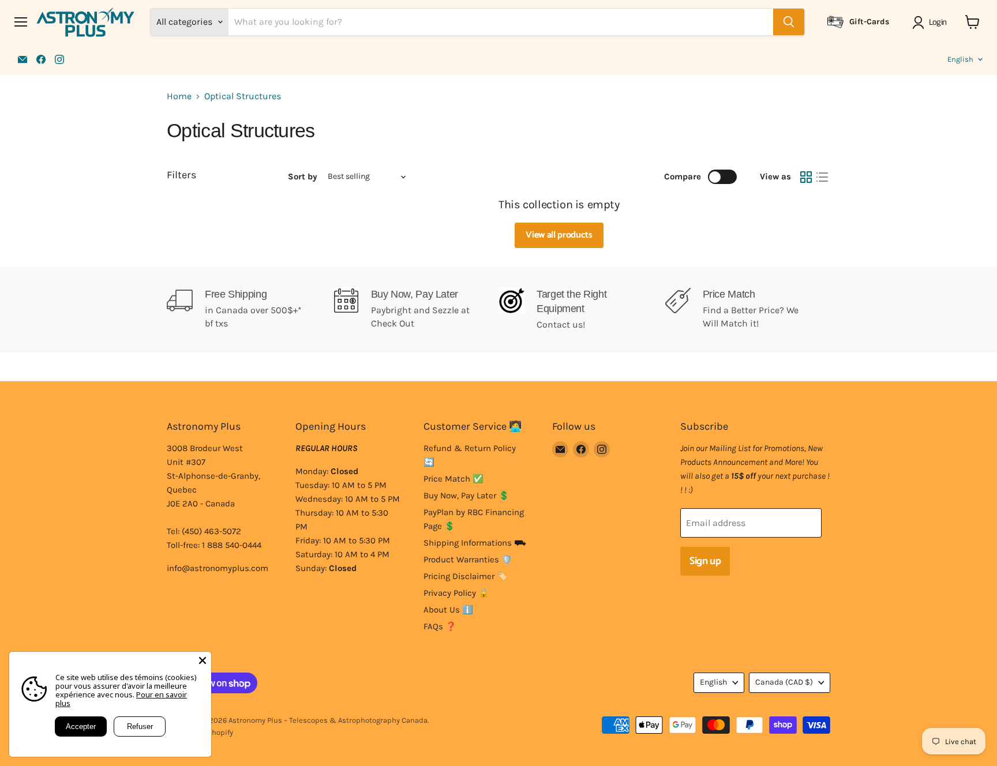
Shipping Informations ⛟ (474, 543)
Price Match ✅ (453, 479)
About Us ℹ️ (448, 609)
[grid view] (806, 177)
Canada (784, 682)
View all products (559, 235)
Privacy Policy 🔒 (456, 593)
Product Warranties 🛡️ (467, 559)
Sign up (705, 561)
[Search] (788, 22)
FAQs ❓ (439, 626)
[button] (931, 22)
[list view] (822, 177)
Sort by (302, 177)
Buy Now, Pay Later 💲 (466, 495)
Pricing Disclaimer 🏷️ (465, 576)
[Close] (202, 660)
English (960, 59)
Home (179, 96)
